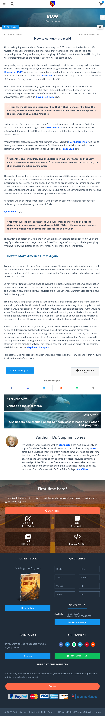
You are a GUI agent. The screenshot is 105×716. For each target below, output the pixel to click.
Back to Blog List (21, 370)
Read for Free (27, 608)
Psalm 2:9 (47, 75)
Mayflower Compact (38, 347)
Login (98, 712)
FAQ (83, 594)
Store (59, 594)
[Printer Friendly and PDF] (100, 27)
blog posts (64, 444)
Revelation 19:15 (13, 72)
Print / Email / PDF (86, 371)
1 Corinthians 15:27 (78, 141)
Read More (82, 469)
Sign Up (28, 656)
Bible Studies (11, 27)
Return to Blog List (53, 21)
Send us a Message (77, 622)
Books (59, 569)
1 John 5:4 (9, 211)
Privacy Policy (66, 712)
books (93, 448)
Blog (83, 569)
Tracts (59, 577)
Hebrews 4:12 (54, 127)
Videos (59, 585)
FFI (82, 585)
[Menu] (4, 4)
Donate (52, 686)
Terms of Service (84, 712)
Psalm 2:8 (67, 148)
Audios (84, 577)
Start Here (53, 510)
